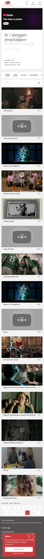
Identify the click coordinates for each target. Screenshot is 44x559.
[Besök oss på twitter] (4, 528)
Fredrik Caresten (19, 43)
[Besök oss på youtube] (9, 528)
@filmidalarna (8, 532)
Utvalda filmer (7, 75)
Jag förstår (18, 549)
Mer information (19, 553)
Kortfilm (24, 75)
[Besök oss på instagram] (6, 528)
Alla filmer (15, 75)
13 (33, 512)
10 (16, 512)
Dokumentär (34, 75)
